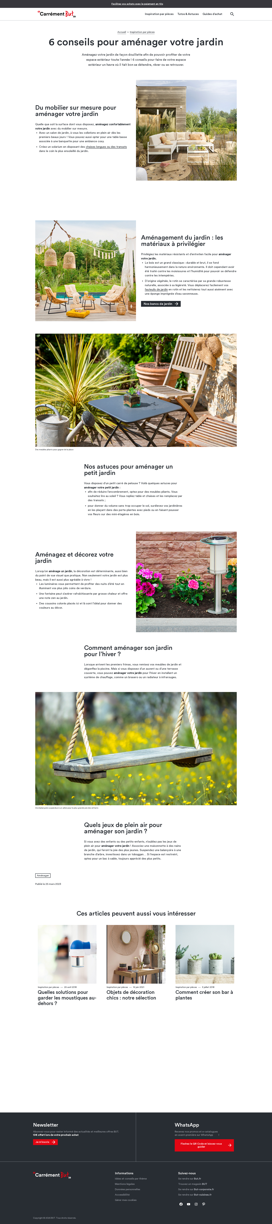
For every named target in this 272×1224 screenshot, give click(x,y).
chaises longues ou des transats (106, 146)
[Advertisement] (136, 200)
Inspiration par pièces (142, 32)
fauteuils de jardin (156, 289)
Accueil (121, 32)
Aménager (43, 875)
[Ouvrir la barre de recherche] (232, 14)
